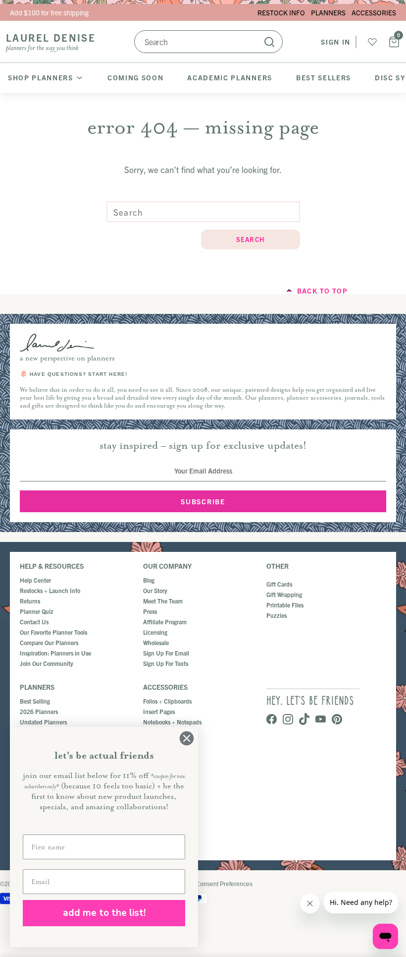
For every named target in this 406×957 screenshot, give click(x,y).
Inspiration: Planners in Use (55, 653)
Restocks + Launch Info (50, 590)
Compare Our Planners (49, 642)
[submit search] (269, 42)
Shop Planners (40, 77)
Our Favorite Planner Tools (53, 632)
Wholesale (156, 642)
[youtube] (320, 720)
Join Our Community (46, 663)
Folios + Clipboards (167, 701)
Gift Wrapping (284, 594)
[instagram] (288, 720)
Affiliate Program (165, 621)
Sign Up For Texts (165, 663)
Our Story (155, 590)
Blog (148, 580)
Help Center (35, 580)
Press (150, 611)
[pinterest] (337, 720)
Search (250, 239)
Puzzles (276, 615)
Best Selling (35, 701)
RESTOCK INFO (281, 12)
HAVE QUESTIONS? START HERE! (78, 374)
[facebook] (271, 720)
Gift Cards (279, 584)
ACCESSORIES (374, 12)
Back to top (322, 290)
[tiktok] (304, 719)
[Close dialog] (186, 738)
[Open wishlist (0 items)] (372, 42)
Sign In (336, 41)
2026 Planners (39, 711)
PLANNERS (328, 12)
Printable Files (285, 604)
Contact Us (34, 621)
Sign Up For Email (166, 653)
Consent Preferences (224, 884)
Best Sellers (323, 77)
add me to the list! (104, 912)
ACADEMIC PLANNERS (229, 77)
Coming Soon (135, 77)
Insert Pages (159, 711)
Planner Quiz (36, 611)
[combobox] (208, 41)
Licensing (155, 632)
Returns (30, 600)
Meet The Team (163, 600)
